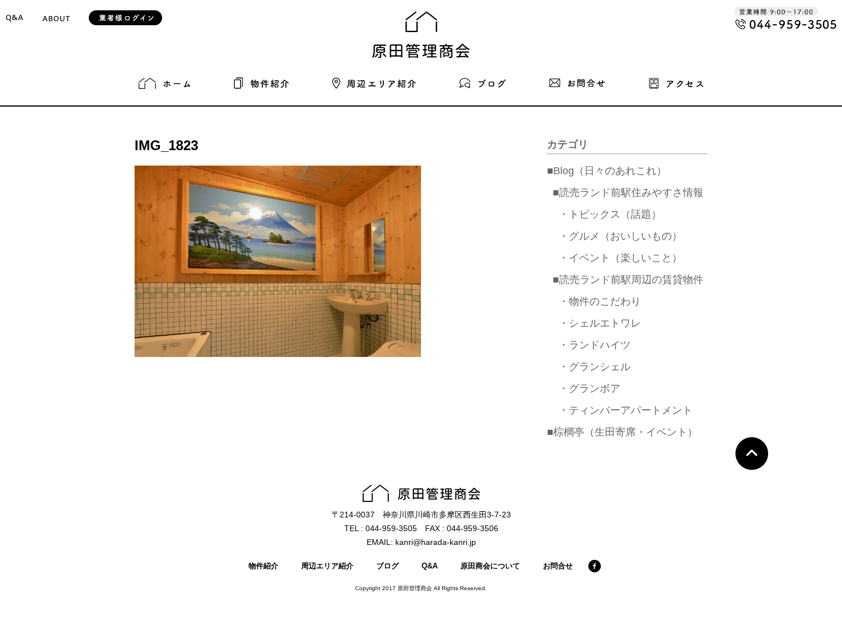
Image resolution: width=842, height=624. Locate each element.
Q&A (430, 566)
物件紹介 (263, 566)
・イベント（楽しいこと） (620, 258)
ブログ (387, 566)
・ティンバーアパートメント (625, 410)
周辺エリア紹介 (327, 566)
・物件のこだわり (599, 301)
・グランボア (589, 388)
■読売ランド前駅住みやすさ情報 (628, 192)
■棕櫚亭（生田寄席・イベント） (622, 432)
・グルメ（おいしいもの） (620, 236)
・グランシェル (594, 366)
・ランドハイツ (594, 345)
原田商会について (490, 566)
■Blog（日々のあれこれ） (607, 170)
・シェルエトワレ (599, 323)
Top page (751, 453)
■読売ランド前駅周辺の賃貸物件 (628, 279)
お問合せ (558, 566)
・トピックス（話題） (610, 214)
